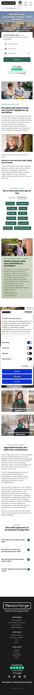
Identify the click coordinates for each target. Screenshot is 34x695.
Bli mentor (16, 652)
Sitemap (16, 657)
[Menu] (31, 2)
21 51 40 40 (22, 73)
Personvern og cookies (16, 637)
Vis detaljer (24, 366)
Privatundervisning (11, 8)
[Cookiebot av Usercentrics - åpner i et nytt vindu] (24, 312)
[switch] (29, 348)
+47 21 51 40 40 (16, 625)
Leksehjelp (17, 650)
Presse (16, 642)
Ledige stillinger (16, 655)
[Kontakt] (20, 2)
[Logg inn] (25, 2)
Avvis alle (17, 381)
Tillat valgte (17, 376)
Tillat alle (17, 371)
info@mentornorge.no (16, 627)
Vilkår (16, 640)
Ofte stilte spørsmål (16, 635)
